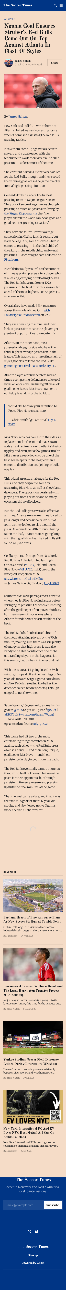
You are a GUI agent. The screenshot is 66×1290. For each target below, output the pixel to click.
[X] (29, 1231)
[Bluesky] (36, 1231)
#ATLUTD (25, 569)
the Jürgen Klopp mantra (20, 213)
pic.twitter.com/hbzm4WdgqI (34, 714)
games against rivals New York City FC (29, 366)
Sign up (33, 1255)
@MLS (18, 710)
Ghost (40, 1262)
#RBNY (29, 565)
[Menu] (61, 5)
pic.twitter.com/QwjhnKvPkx (23, 579)
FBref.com (11, 259)
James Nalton (23, 61)
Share (54, 62)
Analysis (9, 19)
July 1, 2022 (51, 583)
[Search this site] (55, 5)
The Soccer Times (17, 5)
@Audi (51, 710)
